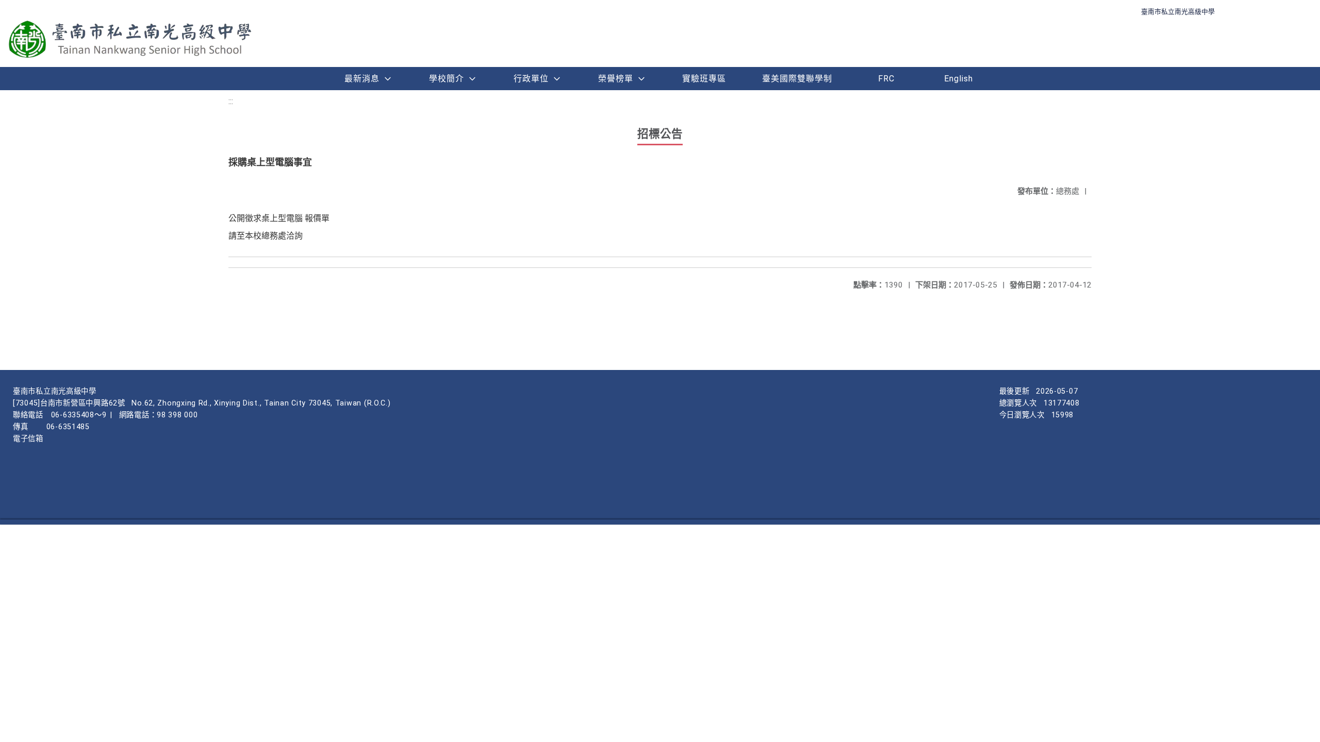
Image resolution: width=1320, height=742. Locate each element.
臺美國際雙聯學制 (797, 78)
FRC (886, 78)
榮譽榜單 (615, 78)
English (958, 78)
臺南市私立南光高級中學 (1178, 11)
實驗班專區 (704, 78)
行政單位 (531, 78)
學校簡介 (446, 78)
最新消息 (362, 78)
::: (230, 101)
